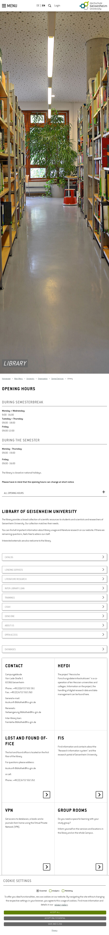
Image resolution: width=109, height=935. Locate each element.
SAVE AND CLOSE (55, 924)
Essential (43, 891)
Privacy (54, 930)
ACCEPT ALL (55, 912)
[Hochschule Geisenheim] (93, 5)
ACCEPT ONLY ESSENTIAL (55, 918)
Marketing (69, 891)
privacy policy (61, 904)
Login (57, 5)
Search (50, 6)
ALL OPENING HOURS (14, 493)
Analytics (55, 891)
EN (43, 5)
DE (38, 5)
